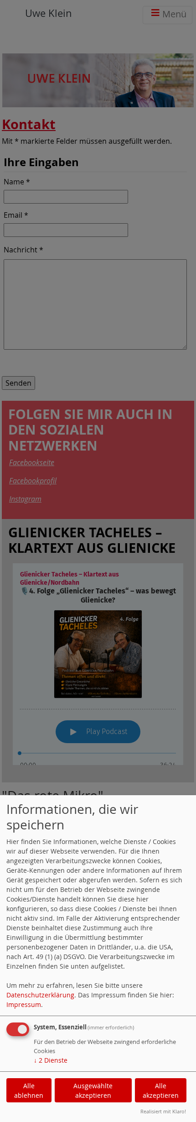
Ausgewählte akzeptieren (93, 1090)
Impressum (23, 1004)
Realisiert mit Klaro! (163, 1111)
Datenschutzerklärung (40, 995)
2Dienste (50, 1060)
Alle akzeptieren (161, 1090)
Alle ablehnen (28, 1090)
